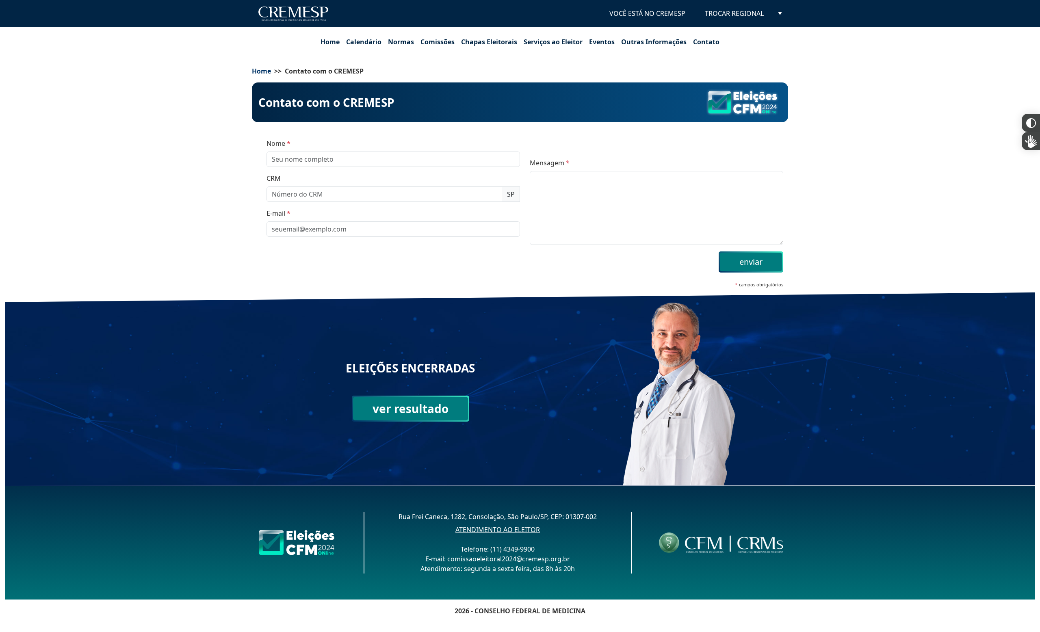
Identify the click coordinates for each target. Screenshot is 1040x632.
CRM (273, 178)
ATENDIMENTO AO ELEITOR (497, 529)
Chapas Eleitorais (489, 41)
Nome (278, 143)
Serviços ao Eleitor (553, 41)
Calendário (363, 41)
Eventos (602, 41)
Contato (706, 41)
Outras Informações (654, 41)
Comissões (437, 41)
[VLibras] (1031, 141)
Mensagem (550, 162)
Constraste (1031, 123)
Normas (401, 41)
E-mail (278, 213)
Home (330, 41)
